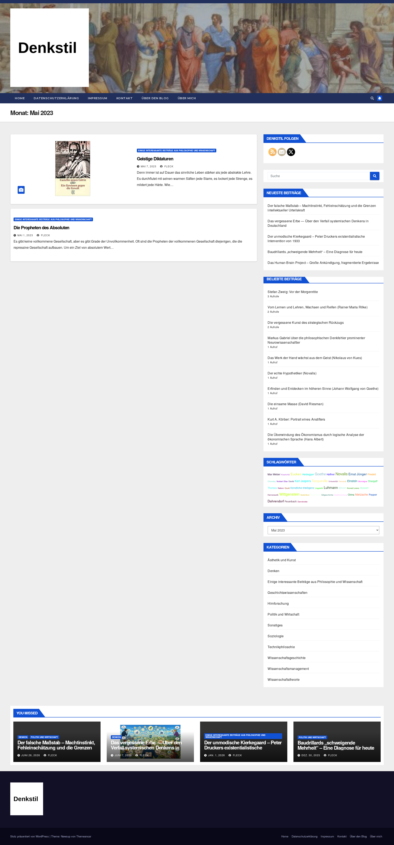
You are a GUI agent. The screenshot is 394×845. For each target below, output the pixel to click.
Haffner (331, 474)
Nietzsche (361, 494)
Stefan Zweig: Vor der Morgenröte (293, 291)
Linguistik (319, 488)
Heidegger (308, 474)
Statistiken (304, 494)
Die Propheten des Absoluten (41, 227)
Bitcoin (342, 487)
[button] (372, 98)
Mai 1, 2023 (25, 235)
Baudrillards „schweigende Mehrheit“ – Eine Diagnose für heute (315, 251)
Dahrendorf (276, 501)
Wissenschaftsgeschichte (287, 657)
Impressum (97, 98)
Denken (273, 570)
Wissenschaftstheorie (284, 679)
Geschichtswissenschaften (287, 592)
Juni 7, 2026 (123, 755)
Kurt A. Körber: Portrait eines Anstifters (296, 419)
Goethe (320, 473)
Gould (287, 488)
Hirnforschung (278, 603)
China (351, 494)
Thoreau (272, 487)
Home (20, 98)
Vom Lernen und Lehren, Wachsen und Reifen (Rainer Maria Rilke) (317, 307)
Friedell (372, 474)
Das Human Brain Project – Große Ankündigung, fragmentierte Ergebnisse (323, 262)
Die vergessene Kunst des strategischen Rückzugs (306, 322)
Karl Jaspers (303, 481)
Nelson (281, 488)
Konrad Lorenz (353, 488)
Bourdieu (315, 494)
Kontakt (124, 98)
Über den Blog (155, 98)
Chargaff (372, 481)
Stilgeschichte (327, 494)
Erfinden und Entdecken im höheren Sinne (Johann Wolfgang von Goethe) (323, 388)
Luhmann (331, 487)
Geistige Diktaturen (155, 158)
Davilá (291, 481)
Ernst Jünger (357, 474)
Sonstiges (275, 625)
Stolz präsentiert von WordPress (30, 836)
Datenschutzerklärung (56, 98)
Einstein (352, 481)
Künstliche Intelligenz (302, 487)
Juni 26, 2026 (30, 755)
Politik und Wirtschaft (283, 614)
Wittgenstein (289, 494)
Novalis (342, 473)
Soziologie (276, 636)
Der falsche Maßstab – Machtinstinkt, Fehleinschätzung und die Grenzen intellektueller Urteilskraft (322, 207)
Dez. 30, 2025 (310, 755)
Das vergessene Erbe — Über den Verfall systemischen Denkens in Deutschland (318, 223)
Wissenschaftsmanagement (288, 668)
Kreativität (285, 474)
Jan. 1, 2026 (216, 755)
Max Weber (274, 474)
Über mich (187, 98)
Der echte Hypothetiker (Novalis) (292, 373)
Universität (333, 481)
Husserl (364, 487)
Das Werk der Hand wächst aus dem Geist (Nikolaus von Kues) (315, 357)
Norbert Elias (282, 481)
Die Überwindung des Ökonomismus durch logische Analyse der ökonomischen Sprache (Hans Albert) (316, 436)
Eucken (296, 474)
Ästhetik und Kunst (282, 560)
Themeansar (83, 836)
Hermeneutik (273, 494)
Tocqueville (320, 480)
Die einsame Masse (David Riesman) (295, 403)
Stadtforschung (340, 494)
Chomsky (272, 481)
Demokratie (302, 501)
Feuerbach (291, 501)
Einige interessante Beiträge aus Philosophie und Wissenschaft (176, 150)
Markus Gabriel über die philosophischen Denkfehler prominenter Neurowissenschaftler (316, 340)
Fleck (168, 166)
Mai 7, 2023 (148, 166)
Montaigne (362, 481)
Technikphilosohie (281, 646)
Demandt (342, 481)
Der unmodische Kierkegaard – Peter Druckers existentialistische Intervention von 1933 (316, 238)
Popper (373, 494)
